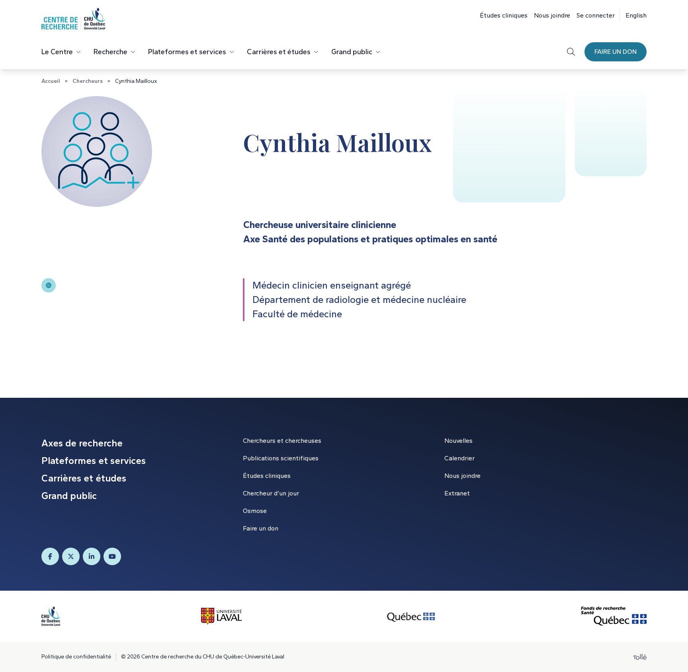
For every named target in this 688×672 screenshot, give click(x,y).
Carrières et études (279, 51)
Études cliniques (504, 15)
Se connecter (596, 15)
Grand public (351, 51)
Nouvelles (458, 440)
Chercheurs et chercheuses (282, 440)
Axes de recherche (82, 443)
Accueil (50, 81)
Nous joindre (552, 15)
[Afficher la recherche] (571, 52)
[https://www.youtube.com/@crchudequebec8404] (112, 556)
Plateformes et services (187, 51)
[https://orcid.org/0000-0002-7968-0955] (48, 285)
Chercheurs (87, 81)
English (636, 15)
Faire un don (615, 51)
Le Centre (57, 51)
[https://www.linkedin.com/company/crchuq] (91, 556)
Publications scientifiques (281, 458)
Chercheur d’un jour (271, 493)
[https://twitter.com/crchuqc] (71, 556)
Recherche (110, 51)
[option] (633, 14)
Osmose (255, 511)
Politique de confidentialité (76, 656)
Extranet (457, 493)
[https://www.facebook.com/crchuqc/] (50, 556)
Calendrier (459, 458)
